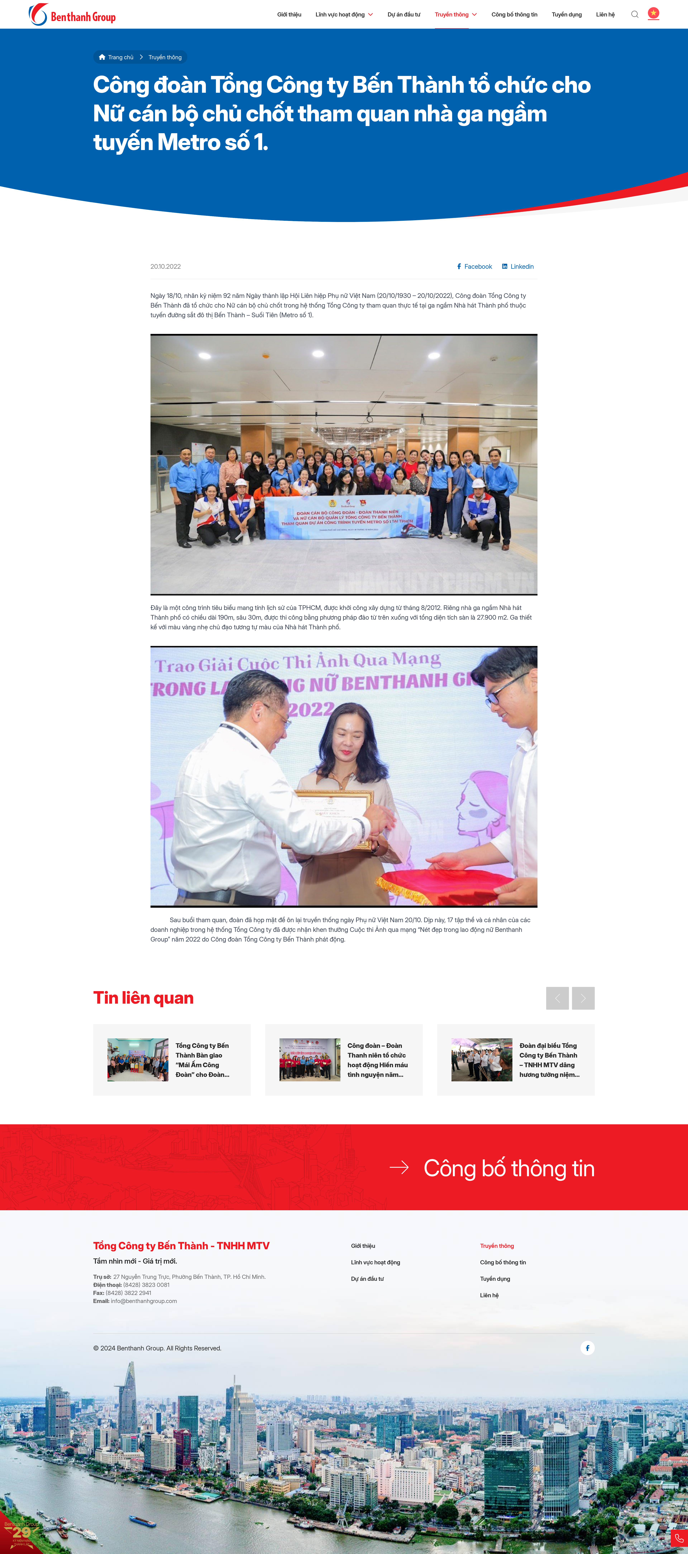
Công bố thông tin (515, 14)
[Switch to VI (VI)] (653, 13)
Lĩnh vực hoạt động (340, 14)
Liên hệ (605, 14)
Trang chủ (120, 57)
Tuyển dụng (567, 14)
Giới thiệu (289, 14)
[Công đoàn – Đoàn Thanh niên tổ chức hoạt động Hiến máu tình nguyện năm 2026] (344, 1060)
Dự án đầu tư (404, 14)
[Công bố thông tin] (344, 1167)
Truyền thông (452, 14)
